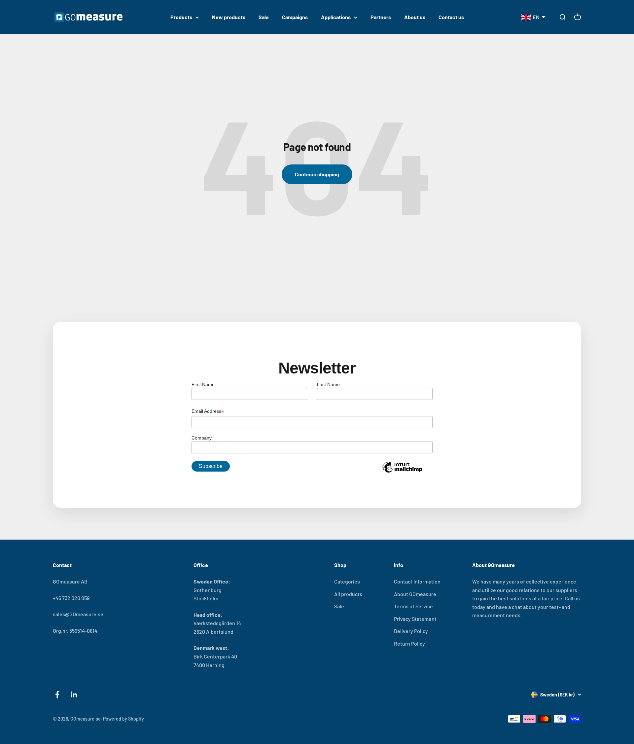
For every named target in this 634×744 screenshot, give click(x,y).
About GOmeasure (415, 594)
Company (202, 438)
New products (228, 17)
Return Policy (409, 643)
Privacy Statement (415, 619)
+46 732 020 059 (71, 598)
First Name (203, 384)
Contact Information (417, 581)
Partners (380, 17)
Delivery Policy (411, 631)
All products (348, 594)
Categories (347, 581)
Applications (336, 17)
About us (414, 17)
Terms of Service (413, 606)
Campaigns (295, 17)
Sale (264, 17)
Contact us (451, 17)
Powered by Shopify (123, 719)
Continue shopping (317, 174)
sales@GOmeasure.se (78, 614)
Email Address (208, 411)
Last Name (328, 384)
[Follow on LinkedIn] (74, 694)
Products (181, 17)
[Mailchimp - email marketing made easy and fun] (402, 472)
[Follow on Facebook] (57, 694)
